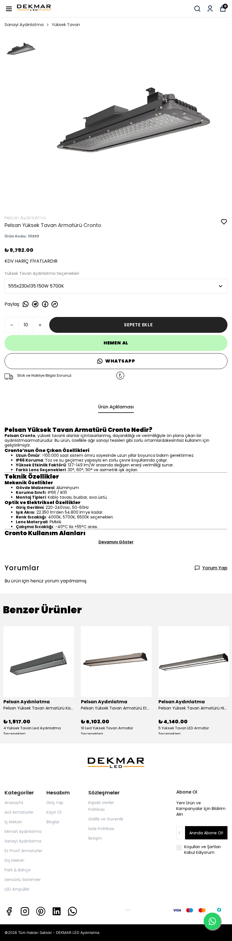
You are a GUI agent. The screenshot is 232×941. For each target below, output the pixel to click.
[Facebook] (9, 911)
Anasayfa (14, 802)
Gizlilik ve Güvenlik (105, 819)
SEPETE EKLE (138, 324)
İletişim (95, 838)
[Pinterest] (40, 911)
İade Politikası (101, 828)
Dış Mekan (14, 860)
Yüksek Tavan (66, 24)
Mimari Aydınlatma (23, 831)
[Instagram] (24, 911)
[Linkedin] (56, 911)
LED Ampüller (17, 889)
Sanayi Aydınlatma (24, 24)
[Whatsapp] (72, 911)
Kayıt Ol (53, 812)
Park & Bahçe (18, 870)
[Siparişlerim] (210, 8)
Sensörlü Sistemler (23, 879)
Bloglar (52, 822)
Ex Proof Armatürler (23, 851)
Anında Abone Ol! (206, 833)
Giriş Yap (54, 802)
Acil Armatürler (19, 812)
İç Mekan (13, 822)
